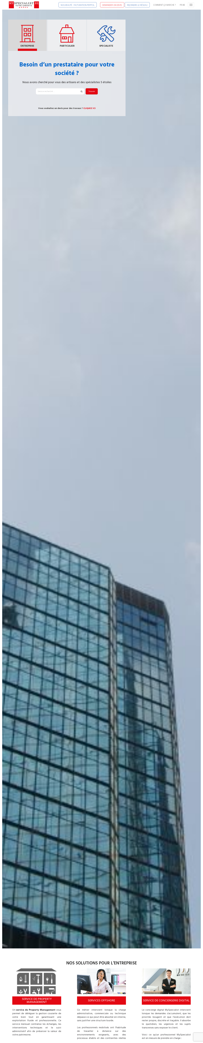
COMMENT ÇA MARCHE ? (164, 4)
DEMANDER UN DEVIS (112, 5)
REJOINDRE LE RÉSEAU (137, 5)
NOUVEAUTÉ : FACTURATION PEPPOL (77, 5)
